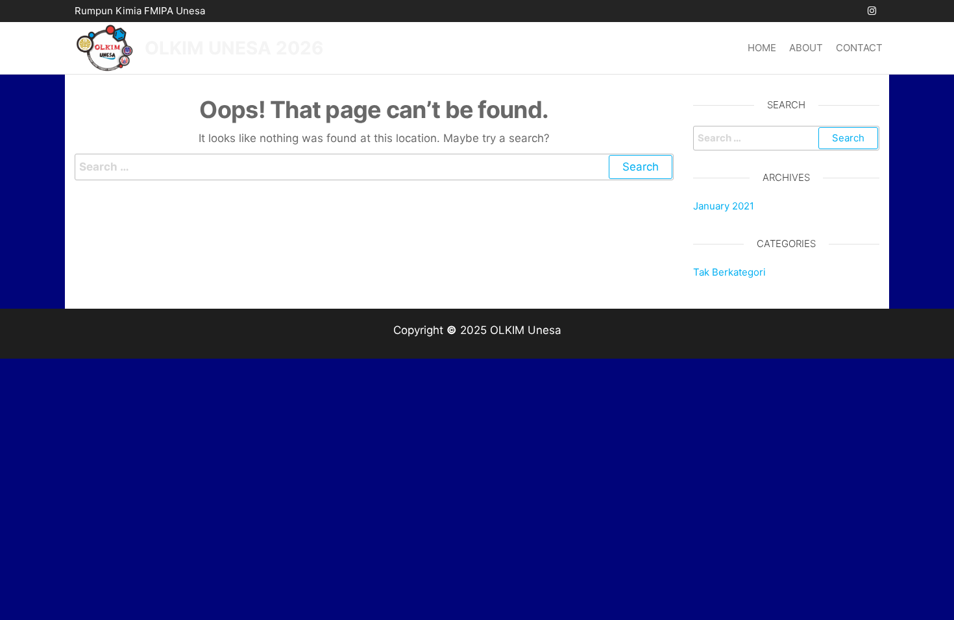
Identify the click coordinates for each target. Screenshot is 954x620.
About (806, 48)
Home (762, 48)
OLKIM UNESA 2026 (234, 48)
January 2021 (723, 206)
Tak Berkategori (729, 272)
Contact (859, 48)
